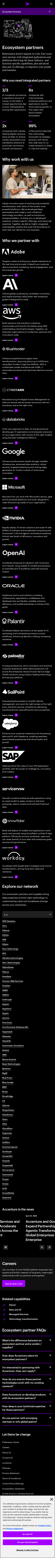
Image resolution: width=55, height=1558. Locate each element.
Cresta (5, 1183)
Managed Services (18, 1314)
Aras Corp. (7, 1022)
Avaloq (5, 1050)
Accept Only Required (27, 1542)
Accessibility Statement (13, 1488)
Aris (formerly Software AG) (15, 1027)
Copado (6, 1160)
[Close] (52, 1499)
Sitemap (6, 1467)
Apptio (5, 1013)
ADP (4, 939)
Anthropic (7, 999)
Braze (5, 1091)
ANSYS (5, 994)
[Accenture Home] (27, 4)
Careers (5, 1447)
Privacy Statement (10, 1473)
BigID (4, 1073)
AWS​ (4, 1054)
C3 (3, 1100)
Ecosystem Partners (11, 11)
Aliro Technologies (11, 962)
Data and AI (15, 1309)
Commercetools (9, 1146)
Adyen (5, 944)
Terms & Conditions (11, 1478)
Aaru (4, 925)
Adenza (5, 930)
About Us (6, 1452)
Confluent (7, 1151)
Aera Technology (10, 948)
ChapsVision (8, 1110)
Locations (7, 1462)
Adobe (5, 934)
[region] (27, 1526)
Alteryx (5, 971)
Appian (5, 1004)
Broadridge (7, 1096)
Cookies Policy (44, 1525)
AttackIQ (6, 1040)
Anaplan (6, 985)
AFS (4, 953)
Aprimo (5, 1017)
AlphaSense (8, 967)
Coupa (5, 1179)
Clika (4, 1123)
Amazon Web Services (12, 981)
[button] (13, 1283)
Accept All (27, 1534)
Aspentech (7, 1031)
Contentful (7, 1156)
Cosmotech (7, 1174)
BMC (4, 1086)
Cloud (12, 1304)
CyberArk (6, 1197)
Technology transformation (23, 1318)
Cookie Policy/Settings (13, 1483)
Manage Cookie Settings (27, 1550)
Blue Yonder (8, 1082)
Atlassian (6, 1036)
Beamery (6, 1068)
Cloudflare (7, 1128)
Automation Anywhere (13, 1045)
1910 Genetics (8, 921)
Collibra (6, 1142)
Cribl (4, 1188)
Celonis (5, 1105)
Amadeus (6, 976)
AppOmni (6, 1008)
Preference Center (10, 1442)
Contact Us (7, 1457)
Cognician (7, 1133)
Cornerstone (8, 1169)
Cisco (5, 1119)
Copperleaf (7, 1165)
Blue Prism (7, 1077)
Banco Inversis (9, 1059)
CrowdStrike (8, 1192)
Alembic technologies (12, 957)
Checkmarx (7, 1114)
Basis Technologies (11, 1063)
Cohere (5, 1137)
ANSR (5, 990)
